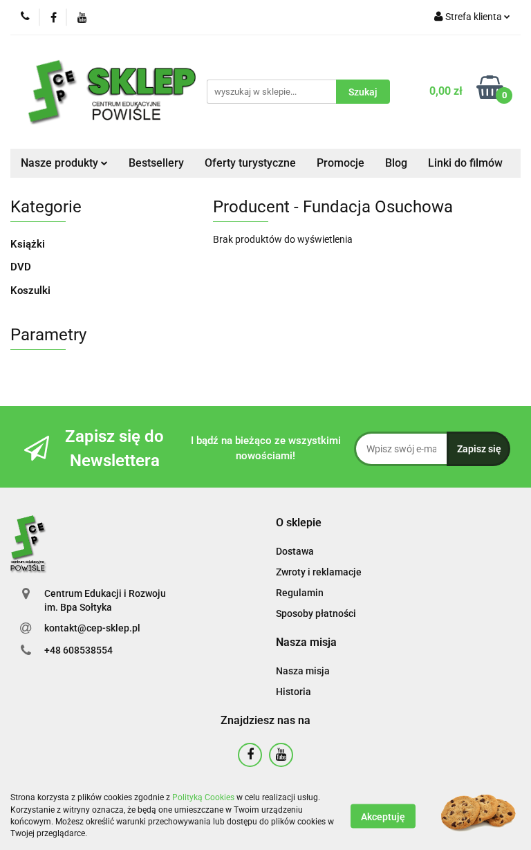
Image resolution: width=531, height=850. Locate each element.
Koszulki (30, 290)
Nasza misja (303, 670)
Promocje (340, 162)
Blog (396, 162)
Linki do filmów (465, 162)
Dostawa (295, 551)
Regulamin (300, 592)
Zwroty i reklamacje (319, 572)
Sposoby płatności (316, 613)
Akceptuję (383, 816)
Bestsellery (156, 162)
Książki (27, 244)
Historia (293, 691)
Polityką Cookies (203, 797)
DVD (20, 267)
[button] (299, 523)
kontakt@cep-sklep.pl (92, 628)
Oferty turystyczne (250, 162)
